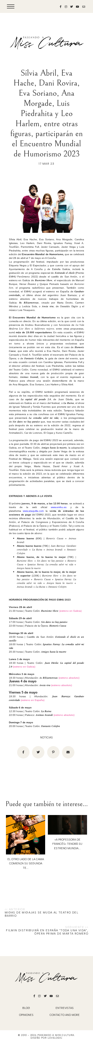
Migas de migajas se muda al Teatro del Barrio (41, 914)
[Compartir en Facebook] (23, 752)
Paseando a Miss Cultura (55, 1035)
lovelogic (55, 1037)
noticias (46, 737)
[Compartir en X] (38, 752)
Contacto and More (65, 1015)
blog (26, 1008)
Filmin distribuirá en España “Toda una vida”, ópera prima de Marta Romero (47, 932)
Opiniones (26, 1015)
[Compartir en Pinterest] (53, 752)
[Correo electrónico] (68, 752)
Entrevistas (65, 1008)
